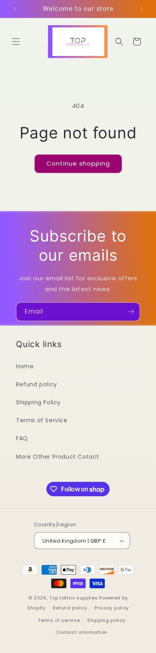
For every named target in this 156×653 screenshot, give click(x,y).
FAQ (22, 438)
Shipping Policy (38, 402)
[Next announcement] (141, 9)
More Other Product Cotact (57, 457)
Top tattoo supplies (74, 598)
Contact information (81, 632)
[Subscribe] (131, 311)
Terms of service (59, 620)
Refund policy (36, 384)
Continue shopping (78, 163)
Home (25, 366)
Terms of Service (42, 420)
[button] (16, 41)
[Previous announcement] (15, 9)
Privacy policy (111, 608)
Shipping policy (106, 620)
